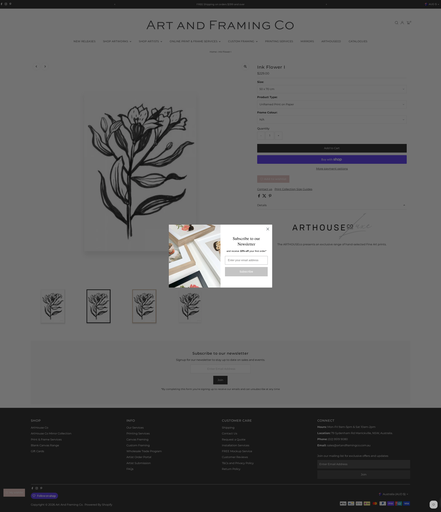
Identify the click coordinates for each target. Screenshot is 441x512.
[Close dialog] (268, 229)
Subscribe (246, 272)
